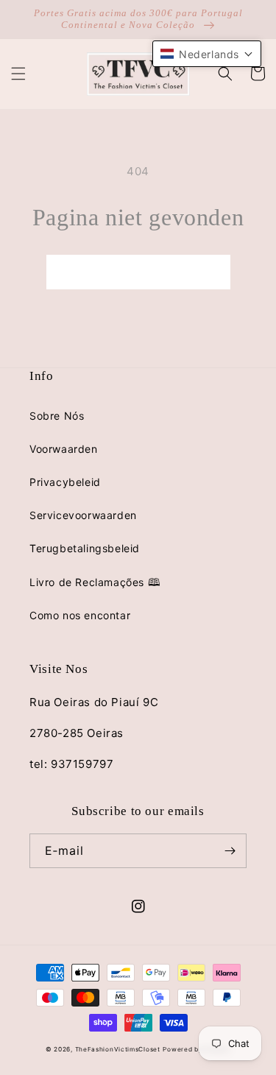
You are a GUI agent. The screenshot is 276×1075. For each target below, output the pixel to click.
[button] (18, 73)
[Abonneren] (229, 850)
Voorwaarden (63, 449)
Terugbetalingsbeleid (84, 548)
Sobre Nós (56, 415)
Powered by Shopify (196, 1049)
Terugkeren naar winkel (138, 272)
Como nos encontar (79, 615)
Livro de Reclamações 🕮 (94, 582)
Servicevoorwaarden (83, 515)
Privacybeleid (65, 482)
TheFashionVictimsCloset (117, 1049)
